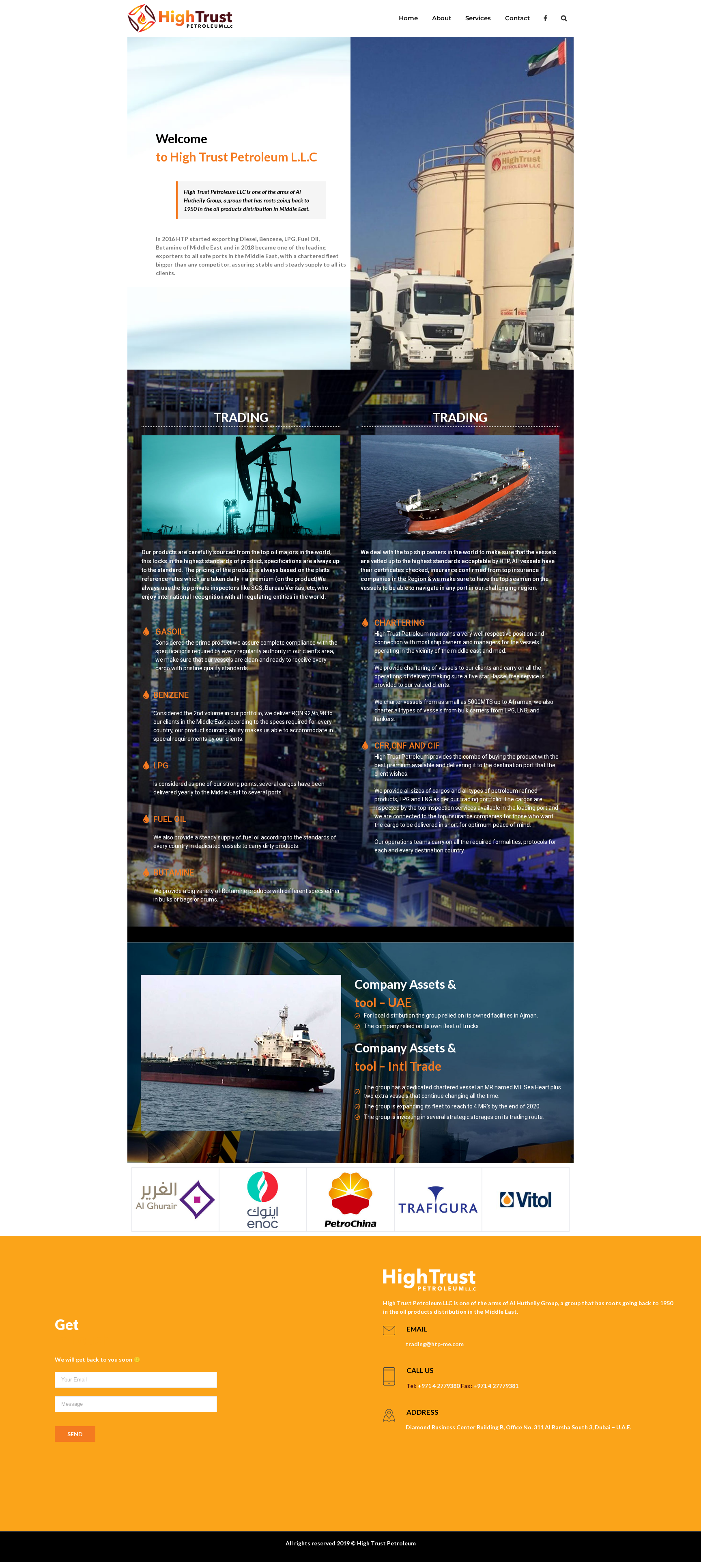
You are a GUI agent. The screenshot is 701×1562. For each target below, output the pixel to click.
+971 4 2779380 (439, 1385)
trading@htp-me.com (435, 1343)
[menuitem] (408, 18)
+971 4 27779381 (495, 1385)
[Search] (564, 18)
